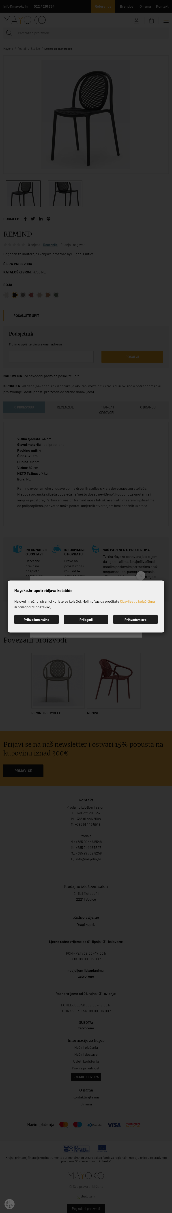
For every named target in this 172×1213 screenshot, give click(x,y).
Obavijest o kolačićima (137, 601)
